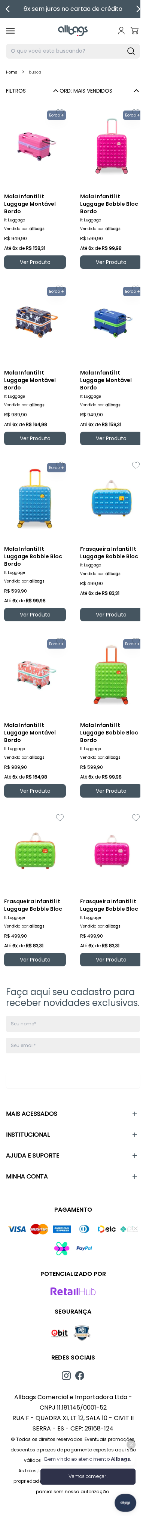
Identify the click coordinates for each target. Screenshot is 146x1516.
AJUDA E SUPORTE (33, 1155)
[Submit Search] (131, 51)
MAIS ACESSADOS (31, 1113)
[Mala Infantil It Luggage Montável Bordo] (35, 146)
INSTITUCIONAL (28, 1134)
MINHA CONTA (27, 1176)
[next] (138, 9)
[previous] (8, 9)
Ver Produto (35, 262)
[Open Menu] (10, 31)
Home (11, 72)
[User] (121, 30)
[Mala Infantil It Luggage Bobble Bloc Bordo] (111, 146)
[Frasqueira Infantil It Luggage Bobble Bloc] (111, 498)
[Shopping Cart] (135, 30)
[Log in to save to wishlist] (60, 113)
